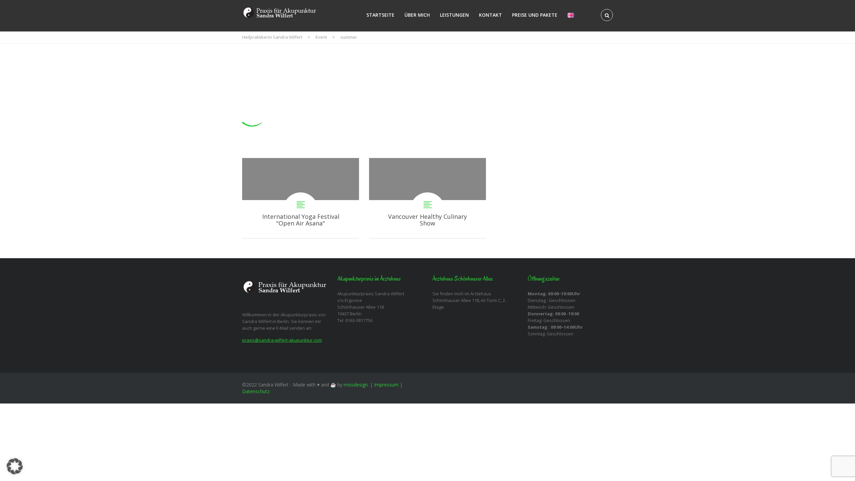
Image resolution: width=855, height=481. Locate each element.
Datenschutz (256, 391)
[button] (14, 466)
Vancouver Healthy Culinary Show (427, 198)
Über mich (417, 15)
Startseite (380, 15)
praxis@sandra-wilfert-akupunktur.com (282, 340)
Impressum (386, 384)
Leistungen (454, 15)
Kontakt (490, 15)
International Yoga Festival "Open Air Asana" (300, 198)
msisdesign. (356, 384)
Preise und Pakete (534, 15)
